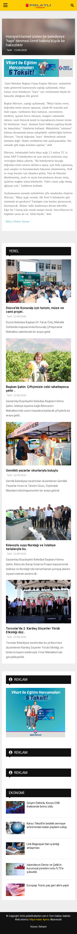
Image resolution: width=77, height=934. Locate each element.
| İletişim (42, 926)
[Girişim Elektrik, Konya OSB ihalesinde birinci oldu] (15, 807)
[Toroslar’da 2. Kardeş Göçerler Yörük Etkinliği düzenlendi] (38, 601)
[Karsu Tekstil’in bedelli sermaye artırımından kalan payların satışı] (15, 828)
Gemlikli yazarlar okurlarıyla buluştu (32, 470)
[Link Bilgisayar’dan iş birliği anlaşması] (15, 848)
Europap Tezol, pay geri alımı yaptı (48, 885)
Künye (33, 926)
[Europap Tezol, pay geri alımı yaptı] (15, 890)
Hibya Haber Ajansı (39, 919)
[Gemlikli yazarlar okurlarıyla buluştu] (38, 443)
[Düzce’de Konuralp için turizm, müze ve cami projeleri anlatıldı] (38, 281)
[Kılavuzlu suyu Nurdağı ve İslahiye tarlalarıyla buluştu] (38, 518)
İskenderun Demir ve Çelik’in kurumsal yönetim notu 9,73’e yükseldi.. (45, 868)
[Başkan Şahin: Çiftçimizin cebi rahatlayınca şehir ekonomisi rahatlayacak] (38, 360)
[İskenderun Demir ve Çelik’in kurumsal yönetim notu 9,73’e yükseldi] (15, 869)
